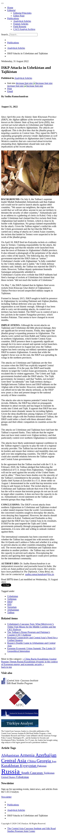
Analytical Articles (22, 21)
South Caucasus (32, 773)
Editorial (11, 10)
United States (8, 777)
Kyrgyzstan (28, 766)
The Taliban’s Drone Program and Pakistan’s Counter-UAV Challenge (28, 633)
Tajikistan (11, 599)
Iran (54, 761)
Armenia (28, 755)
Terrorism (11, 607)
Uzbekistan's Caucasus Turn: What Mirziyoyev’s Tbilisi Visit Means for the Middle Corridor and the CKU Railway (31, 627)
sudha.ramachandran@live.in (39, 574)
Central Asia (14, 760)
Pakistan (41, 765)
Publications (13, 18)
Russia (11, 771)
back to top (6, 667)
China (32, 761)
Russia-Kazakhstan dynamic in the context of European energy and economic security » (29, 663)
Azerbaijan (46, 755)
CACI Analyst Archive (24, 29)
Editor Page (19, 15)
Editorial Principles (22, 13)
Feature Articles (20, 24)
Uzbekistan (12, 596)
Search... (5, 34)
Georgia (44, 760)
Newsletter (6, 797)
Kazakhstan (10, 765)
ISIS (9, 604)
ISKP (10, 601)
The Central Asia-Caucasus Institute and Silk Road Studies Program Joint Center (31, 829)
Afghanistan (13, 610)
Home (10, 7)
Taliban (10, 612)
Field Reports (19, 26)
